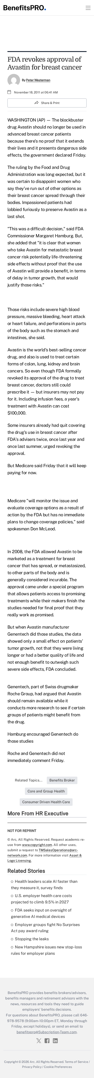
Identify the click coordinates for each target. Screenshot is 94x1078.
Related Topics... (28, 780)
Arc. (32, 1062)
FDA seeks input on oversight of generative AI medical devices (41, 913)
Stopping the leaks (32, 939)
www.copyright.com (37, 845)
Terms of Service (76, 1062)
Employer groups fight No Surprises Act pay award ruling (45, 927)
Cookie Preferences (58, 1067)
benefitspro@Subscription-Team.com (47, 1032)
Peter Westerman (38, 80)
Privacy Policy (32, 1067)
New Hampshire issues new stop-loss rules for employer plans (46, 950)
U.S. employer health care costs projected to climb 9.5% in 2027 (41, 898)
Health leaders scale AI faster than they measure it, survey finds (44, 884)
